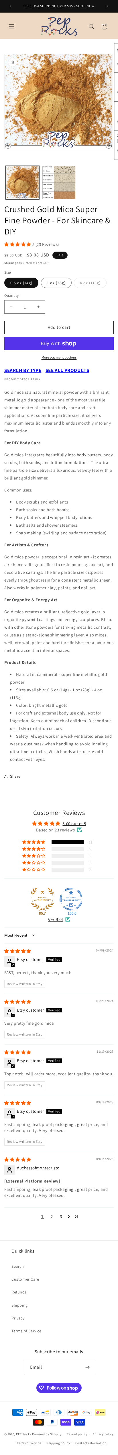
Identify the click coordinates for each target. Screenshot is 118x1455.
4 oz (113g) (93, 284)
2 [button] (52, 1216)
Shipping (10, 263)
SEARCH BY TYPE (22, 370)
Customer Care (25, 1279)
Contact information (90, 1443)
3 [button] (61, 1216)
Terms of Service (26, 1330)
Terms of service (29, 1443)
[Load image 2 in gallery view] (59, 182)
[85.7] (42, 899)
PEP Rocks (23, 1434)
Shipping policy (58, 1443)
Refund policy (77, 1434)
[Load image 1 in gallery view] (22, 182)
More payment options (59, 357)
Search (17, 1266)
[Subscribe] (87, 1367)
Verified (55, 919)
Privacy (17, 1318)
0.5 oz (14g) (21, 282)
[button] (11, 26)
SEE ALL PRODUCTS (67, 370)
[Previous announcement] (10, 6)
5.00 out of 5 (74, 823)
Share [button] (15, 776)
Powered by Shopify (47, 1434)
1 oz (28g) (56, 282)
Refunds (19, 1292)
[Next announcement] (107, 6)
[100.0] (71, 899)
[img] (17, 951)
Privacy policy (103, 1434)
